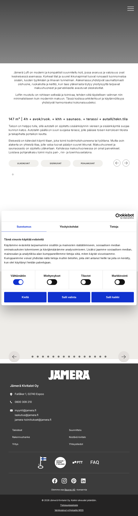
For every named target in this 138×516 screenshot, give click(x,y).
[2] (43, 357)
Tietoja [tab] (114, 226)
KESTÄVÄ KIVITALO (77, 437)
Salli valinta (69, 296)
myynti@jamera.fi (25, 410)
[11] (90, 357)
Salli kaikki (112, 296)
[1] (38, 357)
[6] (64, 357)
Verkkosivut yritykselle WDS (69, 510)
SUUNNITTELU (75, 430)
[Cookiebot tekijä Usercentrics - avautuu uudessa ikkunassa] (118, 216)
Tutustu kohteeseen (24, 345)
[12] (95, 357)
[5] (59, 357)
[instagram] (64, 480)
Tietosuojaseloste (69, 505)
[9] (79, 357)
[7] (69, 357)
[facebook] (54, 480)
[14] (106, 357)
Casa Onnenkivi (26, 335)
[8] (74, 357)
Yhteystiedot (76, 444)
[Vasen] (117, 163)
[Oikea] (126, 163)
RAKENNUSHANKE (21, 437)
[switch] (52, 282)
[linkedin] (83, 480)
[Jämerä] (18, 10)
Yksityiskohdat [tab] (69, 226)
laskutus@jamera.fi (26, 415)
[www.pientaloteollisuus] (77, 462)
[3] (48, 357)
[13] (100, 357)
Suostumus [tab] (24, 226)
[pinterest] (73, 480)
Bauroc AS (70, 489)
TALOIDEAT (17, 430)
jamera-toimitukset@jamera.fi (33, 419)
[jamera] (94, 462)
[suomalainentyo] (43, 462)
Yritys (15, 444)
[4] (53, 357)
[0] (33, 357)
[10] (85, 357)
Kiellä (25, 296)
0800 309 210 (23, 401)
